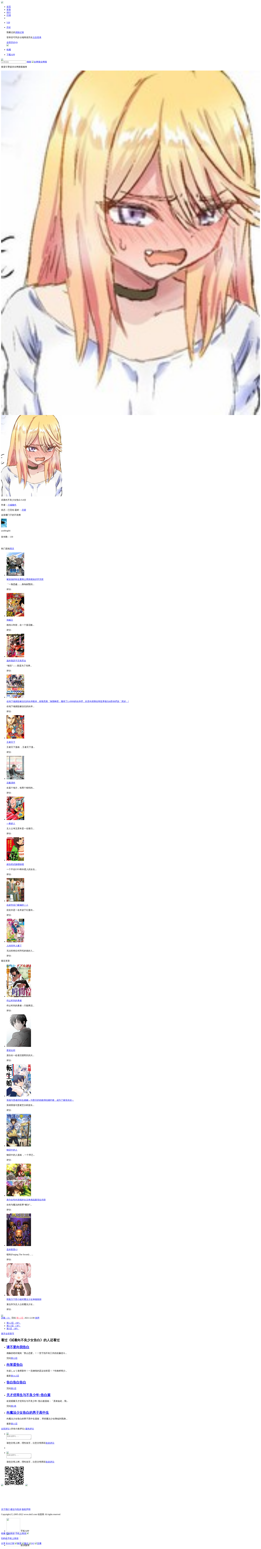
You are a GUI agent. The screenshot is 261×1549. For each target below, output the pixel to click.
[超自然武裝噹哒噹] (15, 860)
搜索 (29, 62)
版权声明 (26, 1509)
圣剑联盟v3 (12, 1249)
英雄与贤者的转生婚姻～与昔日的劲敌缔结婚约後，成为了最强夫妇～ (40, 1100)
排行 (9, 12)
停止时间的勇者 (14, 1000)
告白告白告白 (16, 1382)
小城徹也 (12, 505)
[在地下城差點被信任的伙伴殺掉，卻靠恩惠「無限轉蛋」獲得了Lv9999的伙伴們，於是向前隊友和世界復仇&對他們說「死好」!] (15, 697)
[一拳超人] (15, 819)
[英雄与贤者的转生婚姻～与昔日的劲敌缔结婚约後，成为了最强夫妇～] (19, 1096)
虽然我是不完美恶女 (16, 661)
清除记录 (19, 32)
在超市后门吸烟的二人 (17, 905)
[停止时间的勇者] (19, 996)
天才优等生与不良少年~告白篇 (29, 1395)
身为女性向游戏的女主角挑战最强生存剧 (26, 1200)
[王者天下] (15, 738)
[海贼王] (15, 616)
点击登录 (37, 37)
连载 (6, 1318)
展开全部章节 (7, 1333)
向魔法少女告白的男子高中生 (28, 1412)
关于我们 (5, 1509)
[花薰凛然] (15, 778)
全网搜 (43, 62)
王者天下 (11, 742)
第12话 (14, 1358)
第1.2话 (20, 1318)
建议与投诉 (15, 1509)
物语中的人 (12, 1150)
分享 (3, 1543)
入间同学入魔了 (14, 946)
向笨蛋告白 (15, 1364)
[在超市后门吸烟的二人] (15, 901)
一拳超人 (11, 823)
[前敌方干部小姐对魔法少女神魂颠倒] (19, 1295)
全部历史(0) (12, 42)
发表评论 (50, 1443)
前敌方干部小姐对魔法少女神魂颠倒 (24, 1299)
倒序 (37, 1318)
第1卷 (13, 1406)
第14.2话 (15, 1376)
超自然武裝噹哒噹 (15, 864)
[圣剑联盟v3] (19, 1245)
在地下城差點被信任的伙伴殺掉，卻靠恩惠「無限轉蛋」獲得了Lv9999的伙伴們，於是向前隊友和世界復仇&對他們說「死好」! (68, 701)
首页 (9, 7)
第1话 (13, 1328)
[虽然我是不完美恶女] (15, 656)
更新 (9, 9)
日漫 (9, 15)
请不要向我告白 (18, 1347)
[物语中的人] (19, 1146)
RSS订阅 (10, 1543)
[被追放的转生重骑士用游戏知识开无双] (15, 575)
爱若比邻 (11, 1050)
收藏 (3, 1533)
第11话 (14, 1424)
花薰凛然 (11, 783)
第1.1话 (14, 1326)
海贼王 (10, 620)
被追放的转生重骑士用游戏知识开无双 (25, 579)
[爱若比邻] (19, 1046)
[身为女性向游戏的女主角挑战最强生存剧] (19, 1195)
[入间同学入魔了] (15, 941)
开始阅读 (10, 1533)
